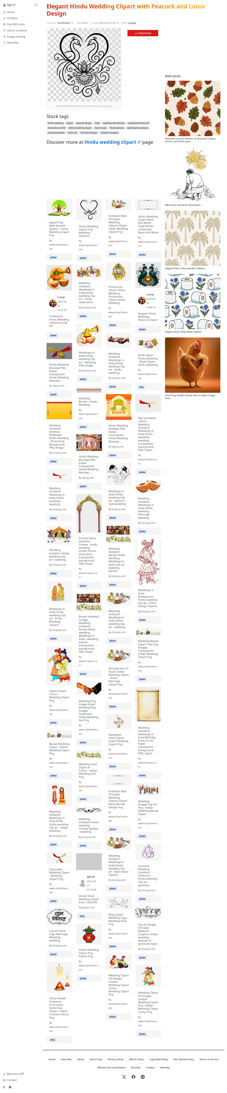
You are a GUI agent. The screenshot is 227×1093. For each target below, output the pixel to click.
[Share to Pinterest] (117, 98)
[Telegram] (10, 1087)
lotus (97, 123)
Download (144, 33)
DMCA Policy (136, 1059)
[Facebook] (133, 1077)
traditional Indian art (138, 123)
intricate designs (88, 132)
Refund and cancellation (111, 1067)
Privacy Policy (115, 1059)
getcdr (91, 876)
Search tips (95, 1059)
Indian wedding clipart (79, 127)
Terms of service (209, 1059)
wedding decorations (137, 127)
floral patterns (117, 127)
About (80, 1059)
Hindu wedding (55, 123)
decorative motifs (56, 127)
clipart (69, 123)
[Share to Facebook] (111, 98)
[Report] (155, 38)
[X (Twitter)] (4, 1087)
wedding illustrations (113, 123)
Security (135, 1067)
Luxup (150, 294)
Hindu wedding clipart (110, 142)
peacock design (84, 123)
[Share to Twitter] (105, 98)
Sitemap (165, 1067)
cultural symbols (56, 132)
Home (52, 1059)
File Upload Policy (183, 1059)
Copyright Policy (158, 1059)
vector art (72, 132)
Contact (132, 22)
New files (66, 1059)
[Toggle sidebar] (36, 5)
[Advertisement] (104, 172)
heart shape (101, 127)
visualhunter (64, 22)
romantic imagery (109, 132)
